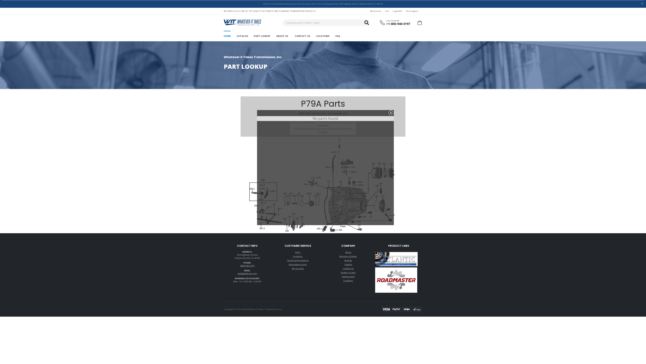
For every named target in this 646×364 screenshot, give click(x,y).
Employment (348, 276)
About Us (282, 36)
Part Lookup (262, 36)
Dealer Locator (348, 272)
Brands (348, 260)
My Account (375, 11)
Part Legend (412, 11)
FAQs (297, 252)
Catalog (242, 36)
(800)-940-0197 (247, 265)
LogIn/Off (397, 11)
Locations (323, 36)
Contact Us (302, 36)
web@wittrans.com (247, 273)
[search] (366, 22)
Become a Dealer (348, 256)
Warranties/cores (298, 264)
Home (227, 36)
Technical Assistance (297, 260)
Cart (387, 11)
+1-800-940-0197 (398, 24)
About (348, 252)
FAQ (337, 36)
